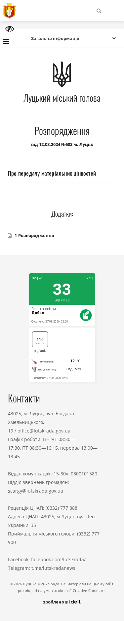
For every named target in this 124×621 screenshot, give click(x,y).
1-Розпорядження (34, 235)
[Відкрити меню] (6, 42)
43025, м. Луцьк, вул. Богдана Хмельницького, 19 (41, 422)
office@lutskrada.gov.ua (44, 431)
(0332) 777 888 (61, 508)
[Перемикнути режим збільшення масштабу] (10, 29)
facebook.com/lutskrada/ (58, 559)
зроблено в (56, 602)
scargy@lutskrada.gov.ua (35, 491)
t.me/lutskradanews (53, 568)
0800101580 (84, 473)
